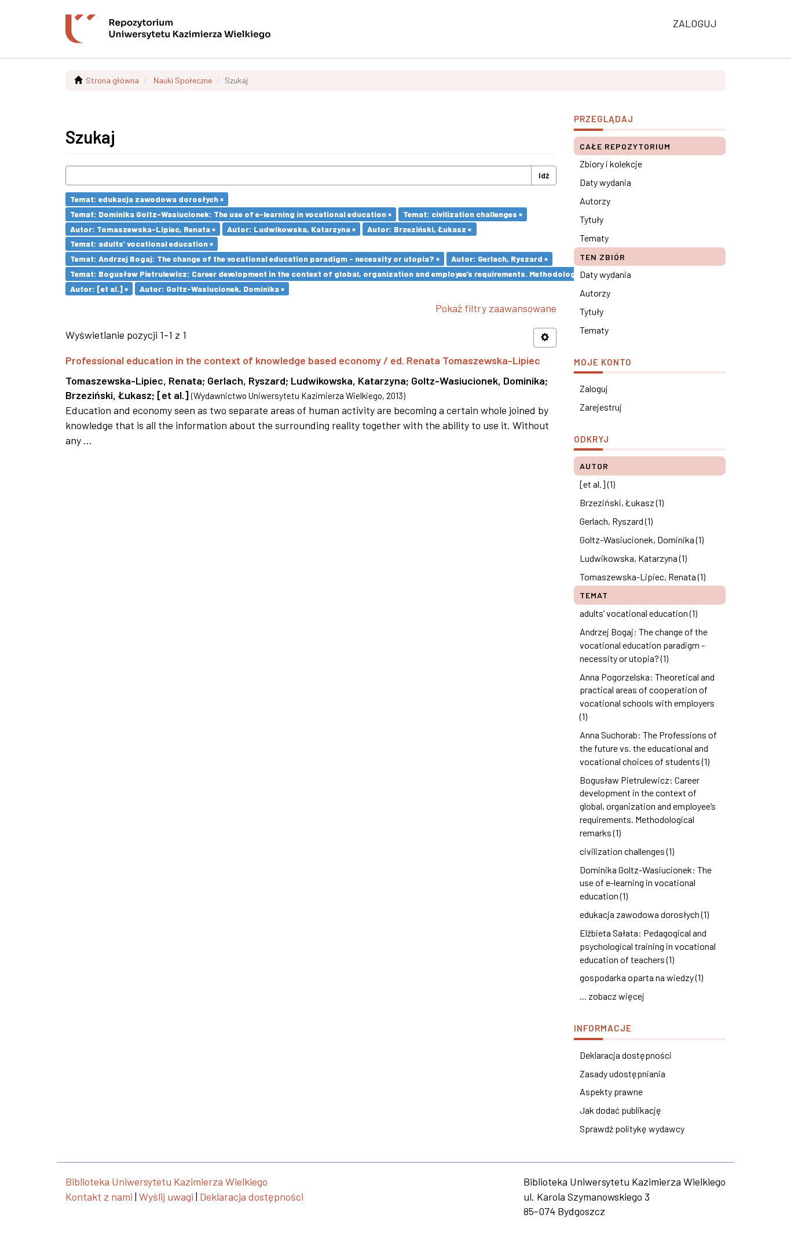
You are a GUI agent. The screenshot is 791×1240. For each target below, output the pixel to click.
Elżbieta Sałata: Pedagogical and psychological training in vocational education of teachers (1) (648, 946)
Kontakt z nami (99, 1196)
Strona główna (112, 80)
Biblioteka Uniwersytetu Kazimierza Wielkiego (166, 1181)
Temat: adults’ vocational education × (141, 243)
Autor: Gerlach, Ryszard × (499, 259)
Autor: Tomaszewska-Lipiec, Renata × (142, 228)
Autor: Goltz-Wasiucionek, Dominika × (212, 288)
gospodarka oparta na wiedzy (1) (641, 977)
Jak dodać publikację (620, 1109)
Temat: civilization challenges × (462, 214)
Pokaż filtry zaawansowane (495, 308)
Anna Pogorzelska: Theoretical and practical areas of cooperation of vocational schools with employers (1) (647, 696)
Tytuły (591, 219)
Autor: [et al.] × (99, 288)
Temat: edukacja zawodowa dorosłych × (147, 199)
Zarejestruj (601, 406)
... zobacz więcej (612, 995)
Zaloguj (594, 388)
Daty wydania (605, 182)
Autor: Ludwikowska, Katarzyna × (291, 228)
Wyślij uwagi (166, 1196)
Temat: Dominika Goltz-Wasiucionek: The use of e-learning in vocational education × (230, 214)
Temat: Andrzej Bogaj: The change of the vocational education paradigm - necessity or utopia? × (255, 259)
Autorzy (595, 200)
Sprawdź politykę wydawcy (632, 1128)
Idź (544, 175)
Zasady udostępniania (622, 1073)
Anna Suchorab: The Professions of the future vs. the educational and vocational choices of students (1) (648, 748)
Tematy (594, 237)
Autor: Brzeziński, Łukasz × (419, 228)
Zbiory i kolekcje (611, 163)
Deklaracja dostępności (626, 1054)
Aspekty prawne (611, 1091)
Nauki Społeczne (182, 80)
